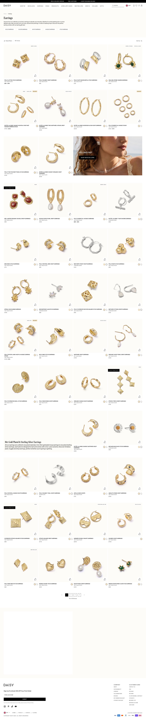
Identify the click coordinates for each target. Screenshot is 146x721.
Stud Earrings (64, 29)
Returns (131, 693)
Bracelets (55, 6)
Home (5, 13)
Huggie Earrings (50, 29)
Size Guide (131, 704)
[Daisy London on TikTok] (12, 706)
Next (84, 595)
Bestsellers (79, 6)
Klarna (35, 712)
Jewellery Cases (66, 6)
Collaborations (118, 693)
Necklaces (31, 6)
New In (87, 6)
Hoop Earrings (36, 29)
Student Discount (118, 700)
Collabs (95, 6)
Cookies (28, 712)
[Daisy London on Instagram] (5, 706)
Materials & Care (133, 702)
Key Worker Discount (119, 698)
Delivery (131, 691)
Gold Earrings (9, 29)
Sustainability (117, 689)
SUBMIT (25, 699)
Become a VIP (132, 700)
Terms (14, 712)
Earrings (40, 6)
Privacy (20, 712)
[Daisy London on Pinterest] (8, 706)
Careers (116, 691)
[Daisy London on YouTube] (16, 706)
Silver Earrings (23, 29)
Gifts (102, 6)
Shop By (22, 6)
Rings (47, 6)
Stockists (131, 698)
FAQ (130, 689)
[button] (141, 5)
